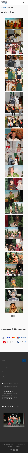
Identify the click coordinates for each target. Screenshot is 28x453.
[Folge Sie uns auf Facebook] (14, 450)
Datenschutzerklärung (7, 374)
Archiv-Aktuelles (6, 367)
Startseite (3, 7)
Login (3, 376)
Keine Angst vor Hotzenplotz (10, 386)
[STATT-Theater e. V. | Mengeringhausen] (4, 2)
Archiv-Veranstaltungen (7, 369)
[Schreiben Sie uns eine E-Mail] (17, 450)
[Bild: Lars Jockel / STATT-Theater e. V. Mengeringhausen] (14, 24)
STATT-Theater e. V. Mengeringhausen (16, 444)
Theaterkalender (6, 371)
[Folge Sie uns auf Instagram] (11, 450)
